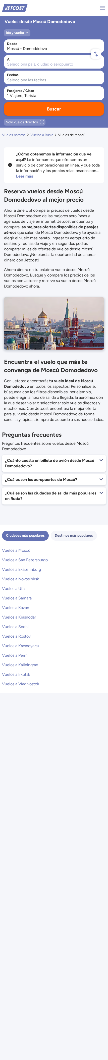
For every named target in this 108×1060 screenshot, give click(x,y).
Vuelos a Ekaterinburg (21, 569)
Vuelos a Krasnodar (19, 617)
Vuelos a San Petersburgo (25, 559)
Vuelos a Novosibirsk (20, 579)
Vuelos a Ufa (13, 588)
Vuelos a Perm (15, 655)
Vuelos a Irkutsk (16, 674)
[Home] (15, 7)
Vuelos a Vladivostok (20, 684)
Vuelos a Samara (17, 598)
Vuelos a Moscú (16, 550)
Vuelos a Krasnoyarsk (20, 645)
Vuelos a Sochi (15, 626)
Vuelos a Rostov (16, 636)
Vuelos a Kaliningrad (20, 664)
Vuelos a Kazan (15, 607)
